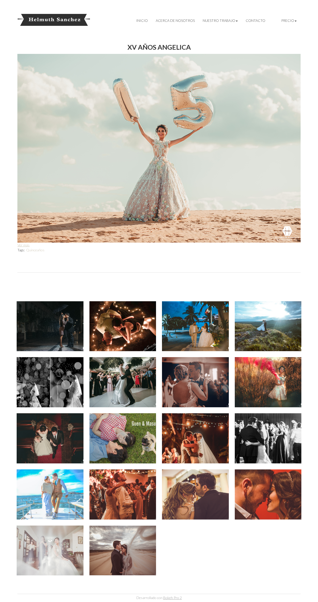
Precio (287, 20)
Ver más (23, 245)
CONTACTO (255, 20)
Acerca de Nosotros (175, 20)
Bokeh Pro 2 (172, 598)
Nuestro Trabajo (219, 20)
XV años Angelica (159, 47)
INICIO (142, 20)
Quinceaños (35, 250)
